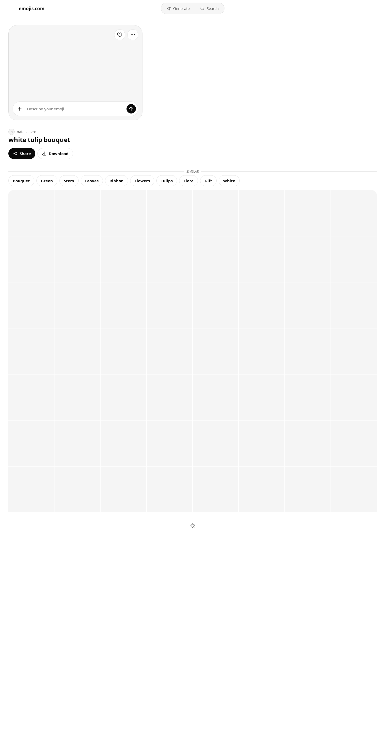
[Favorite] (119, 34)
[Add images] (19, 108)
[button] (178, 8)
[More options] (132, 34)
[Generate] (131, 108)
